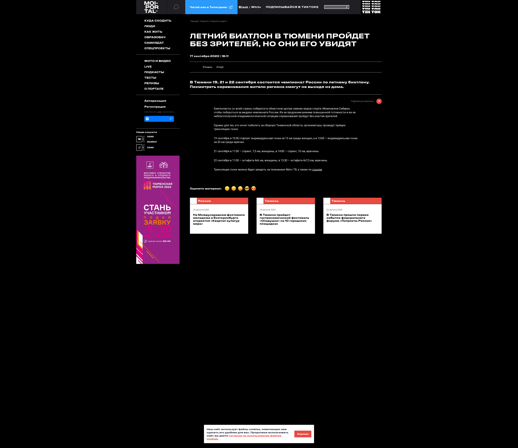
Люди (149, 26)
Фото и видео (157, 60)
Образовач (155, 37)
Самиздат (154, 42)
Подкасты (154, 72)
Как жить (153, 31)
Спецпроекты (157, 48)
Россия (204, 200)
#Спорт (220, 67)
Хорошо (303, 433)
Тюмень (271, 200)
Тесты (150, 77)
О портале (153, 88)
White (256, 7)
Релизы (151, 83)
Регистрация (155, 106)
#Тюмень (207, 67)
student (152, 142)
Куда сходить (157, 20)
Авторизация (155, 100)
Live (148, 66)
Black (243, 7)
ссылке (317, 169)
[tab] (159, 100)
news (150, 136)
